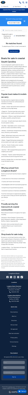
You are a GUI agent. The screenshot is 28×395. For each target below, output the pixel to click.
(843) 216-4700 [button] (15, 292)
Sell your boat (14, 324)
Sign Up (14, 377)
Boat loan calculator (14, 333)
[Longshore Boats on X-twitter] (10, 277)
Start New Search (14, 51)
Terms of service (14, 342)
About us (14, 316)
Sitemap (14, 346)
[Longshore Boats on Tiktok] (21, 277)
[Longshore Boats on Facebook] (7, 277)
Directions (14, 320)
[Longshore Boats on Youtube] (14, 277)
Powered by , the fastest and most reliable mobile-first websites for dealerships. (14, 387)
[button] (20, 2)
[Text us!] (22, 392)
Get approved (14, 329)
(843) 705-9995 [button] (15, 301)
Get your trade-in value (14, 22)
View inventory (14, 312)
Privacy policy (14, 337)
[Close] (24, 21)
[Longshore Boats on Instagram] (17, 277)
